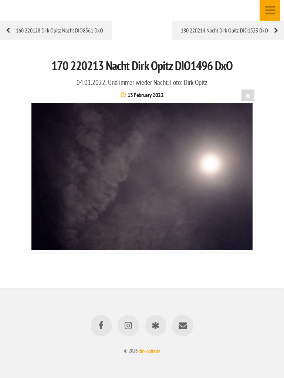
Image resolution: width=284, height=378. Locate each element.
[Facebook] (101, 325)
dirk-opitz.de (149, 350)
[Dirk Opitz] (155, 325)
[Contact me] (182, 325)
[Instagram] (128, 325)
